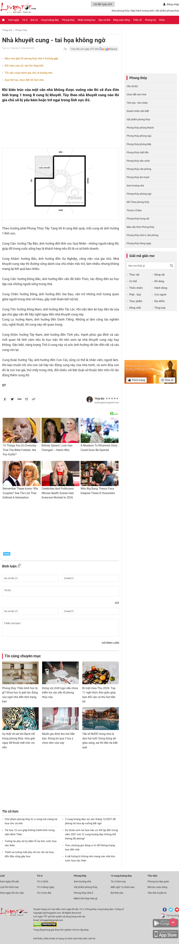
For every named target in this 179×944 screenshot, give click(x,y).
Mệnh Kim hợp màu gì (85, 898)
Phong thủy (68, 20)
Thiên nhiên (136, 287)
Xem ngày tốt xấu (9, 881)
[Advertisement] (53, 125)
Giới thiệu (37, 938)
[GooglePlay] (165, 926)
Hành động (160, 287)
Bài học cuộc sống (157, 887)
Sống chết (135, 307)
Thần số (137, 20)
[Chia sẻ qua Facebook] (5, 399)
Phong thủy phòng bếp (139, 144)
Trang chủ (7, 30)
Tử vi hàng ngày (45, 887)
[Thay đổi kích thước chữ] (65, 49)
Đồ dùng (159, 281)
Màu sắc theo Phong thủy (140, 227)
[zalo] (19, 399)
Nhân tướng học (86, 20)
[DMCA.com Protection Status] (45, 926)
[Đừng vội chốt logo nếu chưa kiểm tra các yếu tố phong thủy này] (60, 673)
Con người (160, 294)
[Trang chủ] (3, 20)
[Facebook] (164, 911)
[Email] (26, 399)
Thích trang (138, 380)
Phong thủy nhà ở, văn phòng (142, 235)
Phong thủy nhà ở (83, 892)
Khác (162, 20)
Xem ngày (13, 20)
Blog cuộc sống (121, 20)
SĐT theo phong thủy (138, 202)
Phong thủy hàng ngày (139, 243)
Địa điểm (159, 301)
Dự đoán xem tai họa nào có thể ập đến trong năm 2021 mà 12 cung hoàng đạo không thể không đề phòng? (91, 834)
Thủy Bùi (99, 398)
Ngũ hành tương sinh (142, 10)
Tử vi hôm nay (118, 881)
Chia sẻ (168, 380)
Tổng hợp (159, 307)
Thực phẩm (135, 301)
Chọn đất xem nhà (136, 94)
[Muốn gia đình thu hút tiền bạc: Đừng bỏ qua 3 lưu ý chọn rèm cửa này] (60, 718)
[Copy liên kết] (33, 399)
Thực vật (134, 274)
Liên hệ (91, 938)
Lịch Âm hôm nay (9, 887)
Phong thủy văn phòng (139, 169)
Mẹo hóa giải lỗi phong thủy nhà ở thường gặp (31, 58)
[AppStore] (165, 937)
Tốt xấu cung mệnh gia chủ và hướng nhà (28, 72)
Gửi (117, 602)
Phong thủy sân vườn (138, 160)
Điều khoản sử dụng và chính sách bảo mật (65, 938)
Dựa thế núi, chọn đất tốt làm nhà (24, 80)
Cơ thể (133, 281)
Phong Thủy (21, 30)
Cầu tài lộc (132, 86)
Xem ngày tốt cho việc (12, 892)
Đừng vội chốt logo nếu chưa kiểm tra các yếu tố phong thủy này (60, 692)
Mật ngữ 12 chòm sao (122, 887)
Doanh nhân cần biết (138, 111)
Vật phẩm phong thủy (167, 10)
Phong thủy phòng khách (140, 127)
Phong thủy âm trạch (138, 177)
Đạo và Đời (104, 20)
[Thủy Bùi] (90, 399)
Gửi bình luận (110, 642)
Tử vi (24, 20)
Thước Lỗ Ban (134, 210)
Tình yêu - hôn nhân (137, 102)
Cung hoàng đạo (50, 20)
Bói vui (34, 20)
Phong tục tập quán (158, 881)
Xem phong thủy (120, 10)
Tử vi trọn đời (44, 892)
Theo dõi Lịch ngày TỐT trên (85, 49)
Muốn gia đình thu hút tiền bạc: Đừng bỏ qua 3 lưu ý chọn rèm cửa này (58, 738)
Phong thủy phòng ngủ (139, 135)
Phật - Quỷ (135, 294)
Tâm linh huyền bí (157, 892)
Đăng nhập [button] (173, 4)
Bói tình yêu (117, 892)
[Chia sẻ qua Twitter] (12, 399)
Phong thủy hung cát (138, 218)
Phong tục (150, 20)
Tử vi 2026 (42, 881)
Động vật (159, 274)
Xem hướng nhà (135, 185)
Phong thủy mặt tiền (138, 152)
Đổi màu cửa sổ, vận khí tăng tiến (24, 65)
